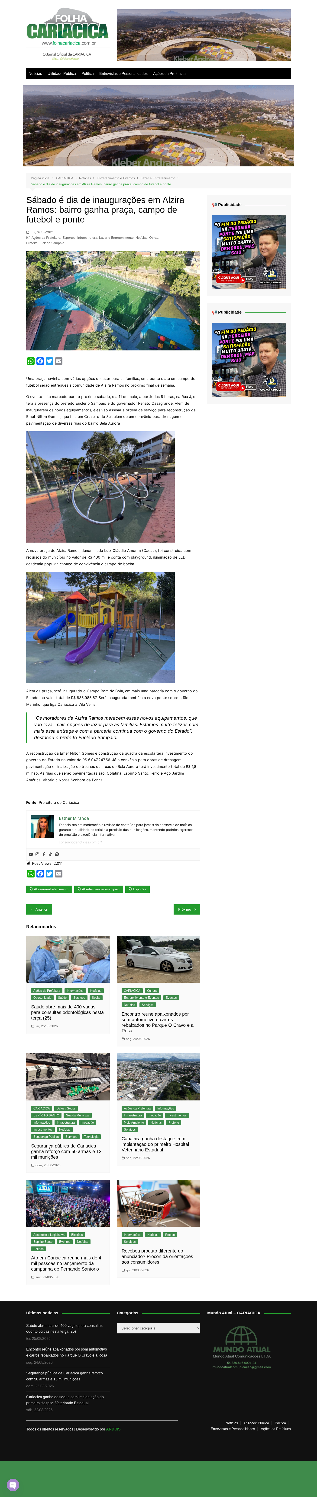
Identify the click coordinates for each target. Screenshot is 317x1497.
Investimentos (42, 1129)
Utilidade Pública (62, 74)
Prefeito (173, 1122)
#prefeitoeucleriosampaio (101, 889)
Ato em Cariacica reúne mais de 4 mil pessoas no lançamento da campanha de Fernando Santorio (66, 1263)
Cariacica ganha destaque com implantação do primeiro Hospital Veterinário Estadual (155, 1144)
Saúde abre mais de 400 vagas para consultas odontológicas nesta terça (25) (67, 1012)
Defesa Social (66, 1108)
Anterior (41, 909)
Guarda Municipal (77, 1115)
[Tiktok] (50, 854)
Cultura (152, 990)
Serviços (79, 997)
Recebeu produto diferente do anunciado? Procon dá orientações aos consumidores (157, 1256)
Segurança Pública (46, 1136)
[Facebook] (44, 854)
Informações (75, 990)
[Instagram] (37, 854)
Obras (153, 237)
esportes (139, 889)
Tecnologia (91, 1136)
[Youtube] (31, 854)
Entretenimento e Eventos (141, 997)
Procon (170, 1234)
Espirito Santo (42, 1241)
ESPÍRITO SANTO (46, 1115)
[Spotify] (57, 854)
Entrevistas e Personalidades (123, 74)
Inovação (87, 1122)
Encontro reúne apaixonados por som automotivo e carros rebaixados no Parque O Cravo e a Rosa (66, 1352)
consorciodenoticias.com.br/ (80, 842)
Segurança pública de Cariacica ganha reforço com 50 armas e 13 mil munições (66, 1151)
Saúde (62, 997)
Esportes (68, 237)
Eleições (77, 1234)
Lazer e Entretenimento (116, 237)
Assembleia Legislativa (49, 1234)
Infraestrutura (87, 237)
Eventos (171, 997)
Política (87, 74)
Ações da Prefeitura (169, 74)
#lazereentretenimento (51, 889)
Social (96, 997)
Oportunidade (42, 997)
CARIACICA (132, 990)
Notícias (35, 74)
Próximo (184, 909)
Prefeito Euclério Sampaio (45, 243)
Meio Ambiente (134, 1122)
